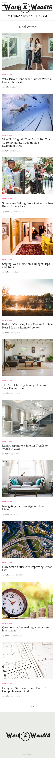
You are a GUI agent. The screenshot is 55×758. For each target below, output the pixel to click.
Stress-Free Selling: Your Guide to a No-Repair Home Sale (27, 204)
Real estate (7, 74)
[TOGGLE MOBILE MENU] (4, 4)
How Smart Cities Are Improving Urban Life (27, 568)
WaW (7, 87)
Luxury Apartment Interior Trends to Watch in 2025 (25, 447)
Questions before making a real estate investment (25, 629)
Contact (28, 754)
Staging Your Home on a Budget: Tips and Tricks (26, 265)
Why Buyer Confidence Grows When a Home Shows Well (27, 80)
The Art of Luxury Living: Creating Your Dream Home (24, 386)
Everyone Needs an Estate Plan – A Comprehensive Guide (24, 689)
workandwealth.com (27, 15)
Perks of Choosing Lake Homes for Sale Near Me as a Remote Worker (27, 326)
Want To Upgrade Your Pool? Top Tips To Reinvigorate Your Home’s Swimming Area (26, 142)
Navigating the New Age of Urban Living (23, 507)
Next (32, 706)
